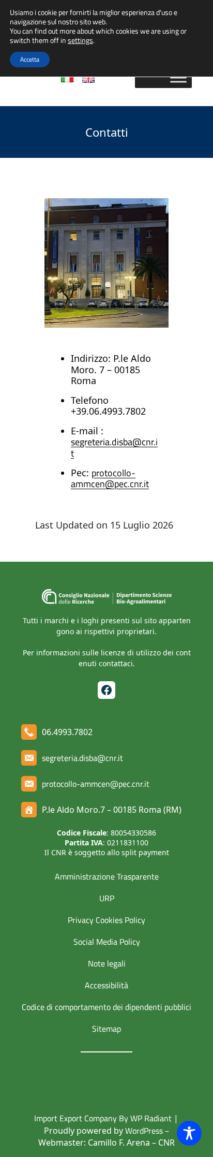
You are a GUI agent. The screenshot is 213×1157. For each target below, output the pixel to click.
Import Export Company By (81, 1118)
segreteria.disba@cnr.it (114, 447)
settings (80, 40)
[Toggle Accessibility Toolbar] (189, 1133)
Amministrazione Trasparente (107, 876)
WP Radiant (150, 1118)
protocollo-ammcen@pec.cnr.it (110, 478)
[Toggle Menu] (178, 77)
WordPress (144, 1130)
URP (106, 898)
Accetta (29, 59)
